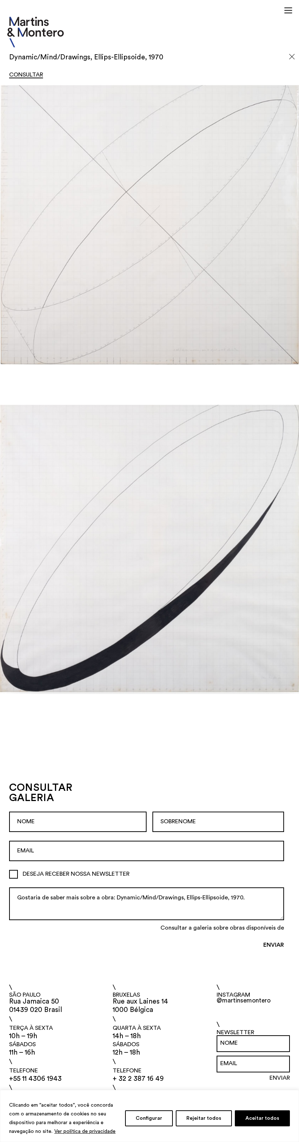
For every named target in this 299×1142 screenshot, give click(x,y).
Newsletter (235, 1032)
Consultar (26, 75)
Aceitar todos (262, 1118)
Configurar (149, 1118)
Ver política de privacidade (85, 1131)
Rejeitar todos (203, 1118)
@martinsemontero (244, 1000)
